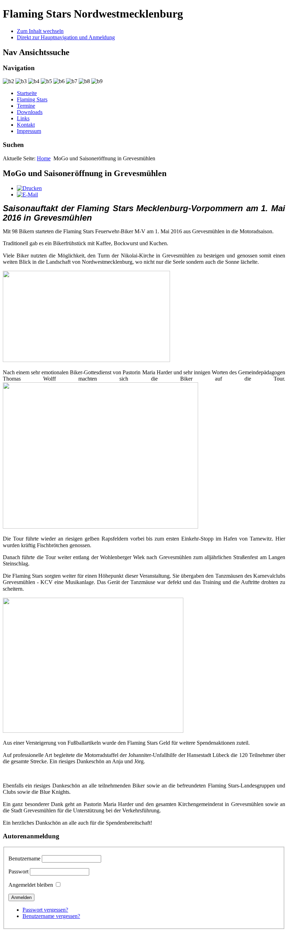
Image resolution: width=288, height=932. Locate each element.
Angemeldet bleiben (30, 885)
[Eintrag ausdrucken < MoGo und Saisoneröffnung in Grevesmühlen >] (29, 188)
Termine (26, 106)
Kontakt (26, 125)
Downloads (29, 112)
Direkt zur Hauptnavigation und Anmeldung (66, 37)
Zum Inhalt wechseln (40, 31)
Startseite (27, 93)
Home (44, 158)
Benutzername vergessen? (51, 916)
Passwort (18, 871)
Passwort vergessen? (45, 910)
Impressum (29, 131)
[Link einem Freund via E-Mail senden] (27, 194)
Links (23, 118)
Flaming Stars (32, 99)
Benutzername (24, 858)
